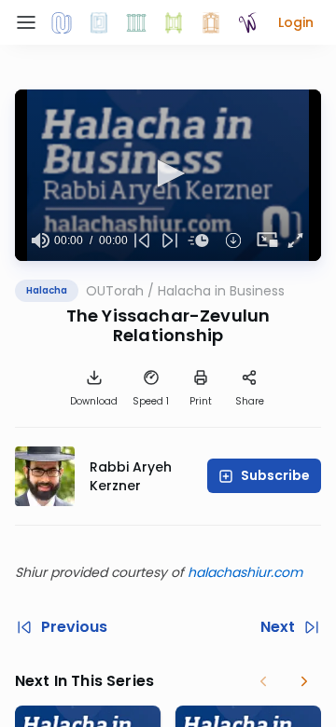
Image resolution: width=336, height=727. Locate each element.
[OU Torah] (62, 22)
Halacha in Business (221, 290)
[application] (168, 175)
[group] (40, 240)
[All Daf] (211, 22)
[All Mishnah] (99, 22)
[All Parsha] (174, 22)
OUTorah (115, 290)
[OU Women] (248, 22)
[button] (296, 22)
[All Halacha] (136, 22)
